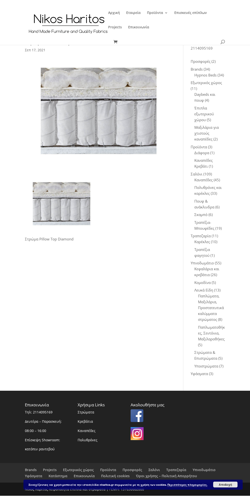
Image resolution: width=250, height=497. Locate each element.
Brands (31, 469)
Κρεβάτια (85, 421)
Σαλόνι (154, 469)
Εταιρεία (133, 13)
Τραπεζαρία (176, 469)
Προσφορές (132, 469)
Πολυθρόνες (87, 440)
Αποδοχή (225, 484)
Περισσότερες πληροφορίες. (187, 484)
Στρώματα (86, 412)
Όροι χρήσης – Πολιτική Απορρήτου (166, 476)
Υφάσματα (33, 476)
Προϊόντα (155, 13)
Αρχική (114, 13)
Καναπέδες (86, 430)
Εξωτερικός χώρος (78, 469)
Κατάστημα (58, 476)
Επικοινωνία (138, 27)
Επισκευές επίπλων (190, 13)
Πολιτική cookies (115, 476)
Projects (115, 27)
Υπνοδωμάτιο (204, 469)
